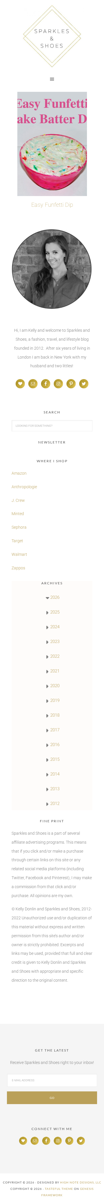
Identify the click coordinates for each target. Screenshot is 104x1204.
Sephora (19, 527)
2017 (55, 730)
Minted (18, 513)
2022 (55, 656)
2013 (55, 788)
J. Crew (18, 500)
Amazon (19, 473)
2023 (55, 641)
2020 (55, 685)
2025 (55, 612)
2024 (55, 626)
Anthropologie (24, 486)
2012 (55, 803)
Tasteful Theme (59, 1188)
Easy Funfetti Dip (52, 204)
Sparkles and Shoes (52, 36)
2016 (55, 744)
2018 (55, 715)
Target (17, 540)
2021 (55, 671)
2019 (55, 700)
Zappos (18, 568)
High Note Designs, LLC (80, 1182)
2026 (55, 597)
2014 (55, 774)
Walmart (19, 554)
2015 (55, 759)
